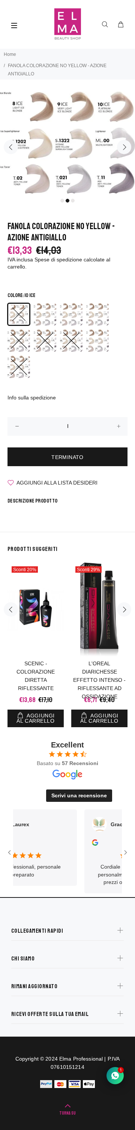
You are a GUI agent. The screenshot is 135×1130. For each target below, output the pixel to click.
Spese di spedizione (58, 260)
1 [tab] (62, 201)
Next (124, 147)
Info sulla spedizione (32, 398)
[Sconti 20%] (36, 609)
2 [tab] (67, 201)
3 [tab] (73, 201)
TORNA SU (67, 1113)
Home (10, 54)
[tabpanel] (67, 143)
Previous (11, 147)
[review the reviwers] (88, 844)
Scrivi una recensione (79, 795)
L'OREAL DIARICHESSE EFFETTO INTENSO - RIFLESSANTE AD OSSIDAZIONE (99, 679)
